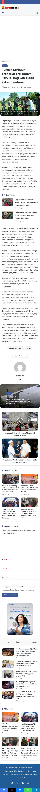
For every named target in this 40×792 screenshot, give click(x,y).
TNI (29, 348)
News (10, 61)
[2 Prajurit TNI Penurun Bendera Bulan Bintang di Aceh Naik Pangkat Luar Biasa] (7, 215)
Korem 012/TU (16, 348)
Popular (6, 642)
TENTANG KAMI (8, 774)
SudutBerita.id (8, 771)
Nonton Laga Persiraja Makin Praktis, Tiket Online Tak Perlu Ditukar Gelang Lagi (26, 684)
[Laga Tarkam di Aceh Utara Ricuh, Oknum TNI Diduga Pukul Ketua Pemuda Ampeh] (7, 202)
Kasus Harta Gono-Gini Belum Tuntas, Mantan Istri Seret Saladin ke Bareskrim (26, 663)
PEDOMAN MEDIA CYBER (29, 774)
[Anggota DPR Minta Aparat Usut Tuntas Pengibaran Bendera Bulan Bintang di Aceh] (8, 695)
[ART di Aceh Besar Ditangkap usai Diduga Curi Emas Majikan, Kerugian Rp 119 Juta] (29, 502)
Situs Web (5, 578)
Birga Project (32, 771)
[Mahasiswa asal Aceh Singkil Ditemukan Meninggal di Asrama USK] (8, 674)
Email (4, 569)
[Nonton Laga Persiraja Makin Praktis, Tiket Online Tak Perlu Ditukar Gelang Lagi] (8, 685)
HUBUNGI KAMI (20, 778)
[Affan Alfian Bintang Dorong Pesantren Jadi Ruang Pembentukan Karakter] (29, 479)
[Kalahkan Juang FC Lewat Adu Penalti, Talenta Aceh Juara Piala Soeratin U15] (10, 502)
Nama (4, 560)
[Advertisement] (20, 38)
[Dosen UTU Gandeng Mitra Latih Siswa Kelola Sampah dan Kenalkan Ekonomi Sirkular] (10, 479)
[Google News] (20, 356)
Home (5, 61)
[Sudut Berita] (10, 7)
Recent (19, 642)
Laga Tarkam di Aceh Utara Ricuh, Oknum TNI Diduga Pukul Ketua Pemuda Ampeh (26, 202)
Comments (32, 642)
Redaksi (6, 87)
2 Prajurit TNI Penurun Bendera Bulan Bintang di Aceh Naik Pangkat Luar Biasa (26, 215)
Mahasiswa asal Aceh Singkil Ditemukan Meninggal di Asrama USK (26, 674)
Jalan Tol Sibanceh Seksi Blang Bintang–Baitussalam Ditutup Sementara (18, 401)
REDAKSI (17, 774)
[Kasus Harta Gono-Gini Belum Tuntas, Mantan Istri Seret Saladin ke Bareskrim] (8, 664)
